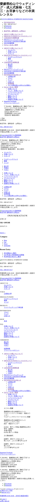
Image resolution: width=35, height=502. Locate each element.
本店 (5, 321)
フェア (10, 80)
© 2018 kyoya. (10, 489)
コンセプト (12, 50)
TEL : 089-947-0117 (6, 127)
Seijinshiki (7, 245)
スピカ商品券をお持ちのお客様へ (19, 85)
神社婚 (15, 41)
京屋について (12, 52)
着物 (9, 59)
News (5, 244)
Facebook (13, 101)
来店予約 (3, 137)
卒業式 (10, 66)
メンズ (10, 60)
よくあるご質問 (11, 45)
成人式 (10, 64)
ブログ (10, 78)
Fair (5, 242)
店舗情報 (9, 43)
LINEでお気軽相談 (14, 135)
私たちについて (13, 34)
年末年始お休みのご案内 (12, 256)
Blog (5, 240)
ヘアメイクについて (15, 92)
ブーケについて (13, 94)
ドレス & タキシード (18, 36)
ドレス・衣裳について (15, 90)
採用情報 (11, 83)
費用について (12, 97)
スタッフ (11, 53)
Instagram (7, 101)
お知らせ (12, 75)
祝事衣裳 (11, 38)
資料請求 (10, 137)
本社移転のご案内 (10, 253)
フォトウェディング (13, 39)
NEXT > (3, 233)
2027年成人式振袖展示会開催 (14, 255)
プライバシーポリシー (11, 103)
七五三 (10, 67)
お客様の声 (12, 76)
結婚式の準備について (15, 99)
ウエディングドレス (15, 57)
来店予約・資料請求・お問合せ (15, 31)
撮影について (12, 96)
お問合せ (16, 137)
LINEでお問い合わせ (4, 500)
